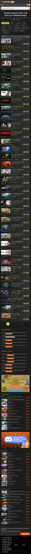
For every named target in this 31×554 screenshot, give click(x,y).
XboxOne (18, 28)
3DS (11, 28)
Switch (24, 25)
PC (13, 23)
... (17, 324)
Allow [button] (23, 544)
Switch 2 (6, 33)
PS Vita (17, 25)
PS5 (19, 23)
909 (21, 324)
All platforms (5, 23)
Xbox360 (27, 28)
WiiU (5, 28)
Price (26, 36)
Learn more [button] (5, 551)
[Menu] (29, 2)
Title (3, 36)
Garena (16, 30)
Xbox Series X (7, 30)
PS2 (10, 25)
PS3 (4, 25)
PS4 (25, 23)
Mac (23, 30)
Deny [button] (16, 544)
